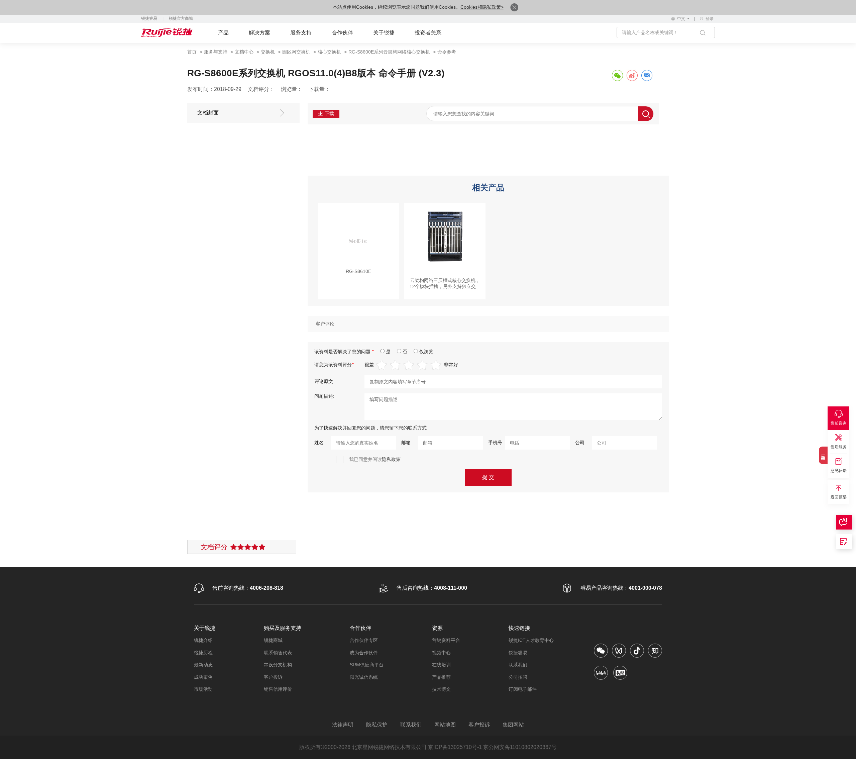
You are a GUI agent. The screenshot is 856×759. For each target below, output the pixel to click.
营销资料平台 (446, 640)
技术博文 (441, 689)
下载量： (319, 89)
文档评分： (261, 89)
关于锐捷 (384, 32)
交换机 (268, 52)
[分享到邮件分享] (646, 75)
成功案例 (203, 677)
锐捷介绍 (203, 640)
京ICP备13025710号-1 (455, 747)
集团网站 (513, 725)
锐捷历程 (203, 652)
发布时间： (200, 89)
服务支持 (301, 32)
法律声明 (342, 725)
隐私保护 (377, 725)
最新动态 (203, 664)
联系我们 (518, 664)
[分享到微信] (617, 75)
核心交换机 (329, 52)
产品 (223, 32)
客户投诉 (273, 677)
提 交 (488, 477)
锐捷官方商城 (181, 18)
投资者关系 (428, 32)
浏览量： (291, 89)
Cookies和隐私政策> (482, 7)
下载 (329, 113)
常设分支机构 (278, 664)
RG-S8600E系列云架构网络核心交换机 (389, 52)
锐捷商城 (273, 640)
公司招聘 (518, 677)
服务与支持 (215, 52)
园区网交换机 (296, 52)
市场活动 (203, 689)
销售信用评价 (278, 689)
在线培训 (441, 664)
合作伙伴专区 (364, 640)
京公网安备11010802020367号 (520, 747)
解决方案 (259, 32)
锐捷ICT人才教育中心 (531, 640)
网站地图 (445, 725)
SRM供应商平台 (367, 664)
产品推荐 (441, 677)
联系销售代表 (278, 652)
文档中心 (244, 52)
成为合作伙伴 (364, 652)
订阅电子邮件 (523, 689)
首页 (192, 52)
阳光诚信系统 (364, 677)
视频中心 (441, 652)
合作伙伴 (342, 32)
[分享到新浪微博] (632, 75)
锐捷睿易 (149, 18)
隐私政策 (391, 459)
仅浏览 (426, 351)
